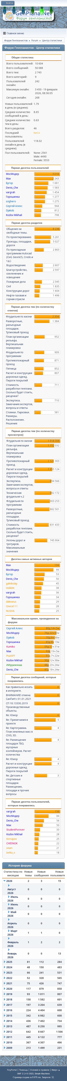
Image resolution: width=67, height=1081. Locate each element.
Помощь (23, 1069)
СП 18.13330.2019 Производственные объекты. (18, 707)
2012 (9, 1031)
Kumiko (10, 646)
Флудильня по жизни (19, 316)
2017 (9, 1005)
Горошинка (13, 196)
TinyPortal (12, 1069)
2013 (9, 1026)
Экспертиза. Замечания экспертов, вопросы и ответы (19, 404)
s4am (9, 848)
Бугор (9, 183)
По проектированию (18, 237)
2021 (9, 983)
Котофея (11, 839)
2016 (9, 1010)
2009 (9, 1048)
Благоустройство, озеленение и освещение (16, 273)
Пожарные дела (15, 281)
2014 (9, 1021)
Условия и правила (39, 1069)
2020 (9, 988)
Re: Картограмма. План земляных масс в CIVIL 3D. (19, 731)
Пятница (11, 368)
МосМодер (12, 174)
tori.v (37, 132)
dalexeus (11, 601)
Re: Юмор (12, 715)
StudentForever (15, 829)
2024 (9, 967)
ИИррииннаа (14, 665)
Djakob (10, 210)
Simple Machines (42, 1073)
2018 (9, 999)
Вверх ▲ (56, 1069)
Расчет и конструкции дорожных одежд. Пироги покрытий (19, 376)
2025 (9, 962)
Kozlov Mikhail (14, 215)
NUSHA (10, 611)
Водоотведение (16, 265)
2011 (9, 1037)
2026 (9, 881)
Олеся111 (12, 606)
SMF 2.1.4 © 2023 (25, 1073)
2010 (9, 1042)
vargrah (10, 192)
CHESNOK (11, 843)
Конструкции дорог (18, 290)
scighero (11, 201)
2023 (9, 972)
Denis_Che (12, 187)
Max (8, 178)
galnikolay (11, 583)
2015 (9, 1015)
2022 (9, 978)
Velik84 (10, 588)
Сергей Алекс (14, 206)
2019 (9, 994)
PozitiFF (10, 655)
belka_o (10, 852)
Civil (8, 286)
